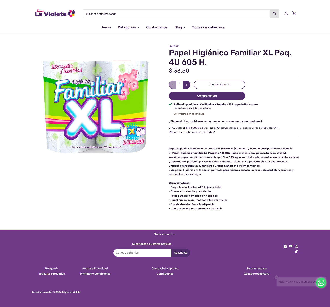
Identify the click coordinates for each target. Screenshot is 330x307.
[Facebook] (285, 246)
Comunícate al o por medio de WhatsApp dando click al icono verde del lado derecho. (223, 127)
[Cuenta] (286, 13)
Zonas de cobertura (256, 273)
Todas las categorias (52, 273)
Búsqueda (51, 268)
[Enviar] (274, 14)
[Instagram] (296, 246)
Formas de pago (257, 268)
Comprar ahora (207, 95)
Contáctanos (165, 273)
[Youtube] (290, 246)
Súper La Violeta (71, 292)
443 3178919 (192, 127)
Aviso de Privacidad (95, 268)
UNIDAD (174, 46)
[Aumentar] (186, 85)
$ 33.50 (179, 70)
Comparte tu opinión (165, 268)
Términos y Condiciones (95, 273)
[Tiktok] (296, 251)
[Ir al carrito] (294, 13)
